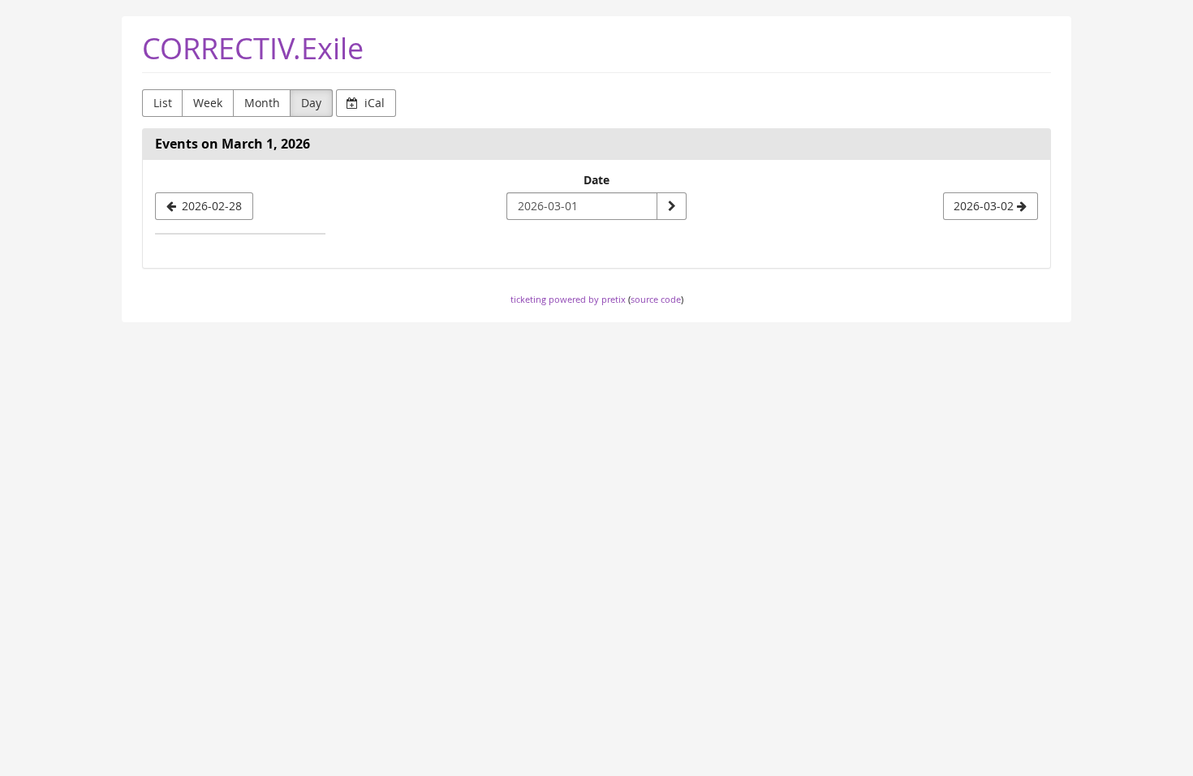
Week (207, 102)
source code (656, 299)
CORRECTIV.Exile (253, 48)
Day (311, 102)
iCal (373, 102)
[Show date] (671, 206)
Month (262, 102)
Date (596, 180)
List (162, 102)
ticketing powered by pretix (568, 299)
